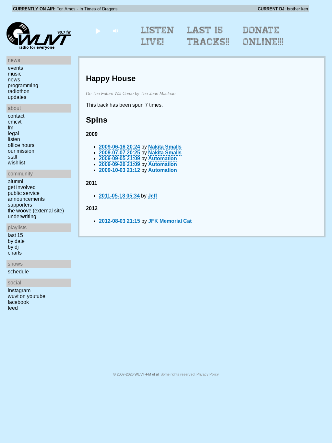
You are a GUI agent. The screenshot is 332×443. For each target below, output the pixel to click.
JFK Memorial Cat (170, 221)
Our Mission (21, 151)
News (14, 79)
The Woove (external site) (36, 210)
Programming (23, 85)
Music (14, 74)
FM (10, 127)
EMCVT (14, 122)
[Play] (97, 30)
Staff (12, 157)
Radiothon (19, 91)
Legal (13, 133)
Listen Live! (157, 36)
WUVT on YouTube (26, 296)
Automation (162, 158)
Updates (17, 97)
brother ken (297, 8)
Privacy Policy (207, 374)
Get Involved (22, 187)
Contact (16, 116)
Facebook (18, 302)
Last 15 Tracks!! (208, 36)
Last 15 (15, 235)
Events (15, 68)
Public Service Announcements (26, 196)
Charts (15, 253)
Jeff (152, 195)
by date (16, 241)
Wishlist (16, 162)
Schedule (18, 271)
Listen (14, 139)
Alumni (15, 181)
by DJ (13, 247)
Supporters (20, 205)
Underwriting (22, 216)
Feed (13, 308)
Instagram (19, 290)
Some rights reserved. (178, 374)
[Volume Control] (116, 30)
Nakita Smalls (165, 147)
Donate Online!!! (263, 36)
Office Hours (21, 145)
